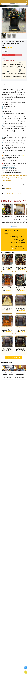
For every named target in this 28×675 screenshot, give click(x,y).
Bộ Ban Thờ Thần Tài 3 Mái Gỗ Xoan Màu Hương (7, 288)
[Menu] (2, 1)
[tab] (14, 85)
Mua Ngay (18, 54)
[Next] (25, 20)
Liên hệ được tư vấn (9, 54)
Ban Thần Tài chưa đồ (9, 5)
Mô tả (3, 85)
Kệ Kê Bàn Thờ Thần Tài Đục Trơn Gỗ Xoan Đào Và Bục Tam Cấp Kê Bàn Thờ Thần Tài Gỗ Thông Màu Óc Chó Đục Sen (7, 350)
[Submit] (2, 4)
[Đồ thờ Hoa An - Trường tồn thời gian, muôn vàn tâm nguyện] (5, 1)
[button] (11, 226)
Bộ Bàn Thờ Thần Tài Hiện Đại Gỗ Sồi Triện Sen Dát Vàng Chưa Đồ (20, 288)
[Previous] (3, 20)
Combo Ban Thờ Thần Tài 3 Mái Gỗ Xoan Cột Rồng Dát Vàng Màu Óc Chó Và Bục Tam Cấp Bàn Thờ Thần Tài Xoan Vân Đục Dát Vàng (21, 268)
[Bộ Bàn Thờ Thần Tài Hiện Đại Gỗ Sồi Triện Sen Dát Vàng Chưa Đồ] (20, 280)
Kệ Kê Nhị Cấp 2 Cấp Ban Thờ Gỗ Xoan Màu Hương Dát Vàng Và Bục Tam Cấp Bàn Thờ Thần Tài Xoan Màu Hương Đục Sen (7, 329)
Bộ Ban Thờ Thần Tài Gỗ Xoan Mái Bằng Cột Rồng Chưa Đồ (7, 309)
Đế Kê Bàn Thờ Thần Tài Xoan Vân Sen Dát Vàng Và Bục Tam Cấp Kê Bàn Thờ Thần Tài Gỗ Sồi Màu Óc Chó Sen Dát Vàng (21, 350)
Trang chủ (3, 5)
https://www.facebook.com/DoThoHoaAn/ (16, 193)
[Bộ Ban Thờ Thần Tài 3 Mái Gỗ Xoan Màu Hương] (7, 280)
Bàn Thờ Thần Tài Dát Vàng (9, 60)
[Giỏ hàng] (26, 1)
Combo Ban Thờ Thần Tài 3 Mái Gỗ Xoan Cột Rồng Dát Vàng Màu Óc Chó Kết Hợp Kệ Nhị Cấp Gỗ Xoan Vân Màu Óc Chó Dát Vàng (7, 268)
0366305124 (8, 188)
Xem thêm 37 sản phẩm (13, 357)
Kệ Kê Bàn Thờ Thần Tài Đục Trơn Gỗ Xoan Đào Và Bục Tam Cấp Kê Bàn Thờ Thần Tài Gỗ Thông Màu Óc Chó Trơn (21, 309)
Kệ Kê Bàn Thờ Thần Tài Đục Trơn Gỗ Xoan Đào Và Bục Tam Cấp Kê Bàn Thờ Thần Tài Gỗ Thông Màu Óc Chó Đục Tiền (21, 329)
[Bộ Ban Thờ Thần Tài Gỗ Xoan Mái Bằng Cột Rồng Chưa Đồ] (7, 300)
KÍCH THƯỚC (4, 48)
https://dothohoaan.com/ (11, 191)
